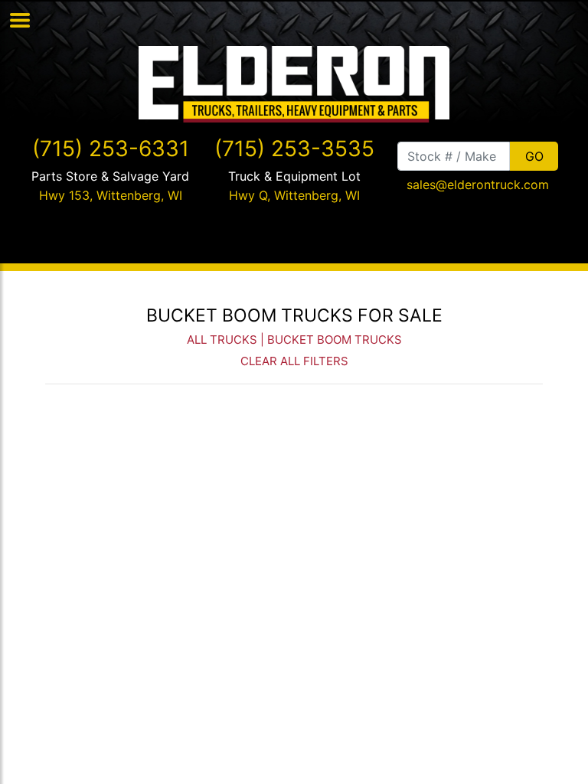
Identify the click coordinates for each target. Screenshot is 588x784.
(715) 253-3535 (294, 149)
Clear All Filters (294, 361)
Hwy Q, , (294, 195)
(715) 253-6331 (110, 149)
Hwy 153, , (110, 195)
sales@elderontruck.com (478, 184)
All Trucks (222, 339)
